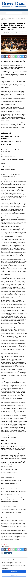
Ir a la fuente (4, 544)
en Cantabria (8, 553)
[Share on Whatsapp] (16, 56)
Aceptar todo (14, 571)
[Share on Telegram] (21, 56)
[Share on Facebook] (2, 56)
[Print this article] (14, 56)
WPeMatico (4, 542)
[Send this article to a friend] (11, 56)
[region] (14, 568)
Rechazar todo (14, 575)
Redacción (13, 32)
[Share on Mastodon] (18, 56)
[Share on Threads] (25, 56)
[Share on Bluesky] (23, 56)
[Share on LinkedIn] (7, 56)
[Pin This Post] (9, 56)
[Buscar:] (14, 12)
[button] (26, 10)
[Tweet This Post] (5, 56)
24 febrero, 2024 (5, 32)
